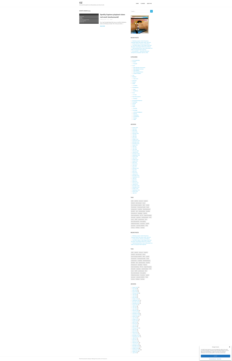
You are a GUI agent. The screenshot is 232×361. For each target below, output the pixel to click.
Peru (146, 219)
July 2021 (134, 146)
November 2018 (135, 153)
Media (111, 19)
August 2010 (135, 191)
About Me (149, 3)
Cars (133, 75)
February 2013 (135, 168)
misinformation (145, 217)
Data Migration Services (138, 69)
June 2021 (134, 147)
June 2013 (134, 165)
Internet (135, 113)
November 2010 (135, 187)
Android (133, 203)
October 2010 (135, 188)
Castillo (147, 205)
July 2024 (134, 136)
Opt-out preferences (212, 358)
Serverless (142, 223)
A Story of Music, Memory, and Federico (141, 43)
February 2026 (135, 133)
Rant (134, 89)
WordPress (135, 90)
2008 (132, 200)
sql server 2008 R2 (140, 225)
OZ (80, 2)
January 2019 (135, 152)
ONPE (136, 219)
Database (134, 76)
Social (133, 104)
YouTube (142, 227)
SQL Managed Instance (138, 71)
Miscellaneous (135, 87)
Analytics (134, 61)
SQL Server (135, 78)
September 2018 (136, 155)
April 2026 (134, 130)
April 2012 (134, 171)
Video (134, 119)
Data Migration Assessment (139, 67)
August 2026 (135, 127)
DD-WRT (133, 211)
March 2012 (134, 172)
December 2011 (135, 175)
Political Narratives (135, 223)
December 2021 (135, 142)
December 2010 (135, 185)
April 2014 (134, 162)
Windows (135, 98)
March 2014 (134, 163)
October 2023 (135, 139)
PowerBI (135, 63)
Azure (133, 65)
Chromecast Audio (141, 207)
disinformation (142, 211)
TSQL (146, 225)
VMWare (138, 227)
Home (137, 3)
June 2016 (134, 158)
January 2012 (135, 174)
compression (134, 209)
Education (134, 80)
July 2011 (134, 178)
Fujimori (145, 213)
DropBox (148, 211)
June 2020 (134, 149)
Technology (134, 110)
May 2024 (134, 137)
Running (135, 108)
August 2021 (135, 145)
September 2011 (136, 177)
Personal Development (137, 100)
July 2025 (134, 134)
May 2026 (134, 129)
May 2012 (134, 169)
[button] (229, 347)
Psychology (134, 102)
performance (141, 219)
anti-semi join (138, 203)
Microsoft (133, 217)
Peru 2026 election (135, 221)
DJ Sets (135, 94)
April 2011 (134, 179)
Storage (135, 117)
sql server (133, 225)
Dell (137, 211)
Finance (134, 82)
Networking (135, 115)
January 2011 (135, 184)
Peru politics (143, 221)
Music (133, 92)
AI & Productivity (136, 60)
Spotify (147, 223)
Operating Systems (136, 96)
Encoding (135, 85)
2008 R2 (136, 200)
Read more (102, 26)
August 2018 (135, 156)
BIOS (144, 205)
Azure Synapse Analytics (136, 205)
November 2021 (135, 143)
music (132, 219)
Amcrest (141, 200)
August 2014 (135, 161)
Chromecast (133, 207)
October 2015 (135, 159)
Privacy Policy (219, 358)
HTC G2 (141, 215)
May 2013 (134, 166)
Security (134, 103)
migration (138, 217)
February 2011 (135, 182)
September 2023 (136, 140)
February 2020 (135, 150)
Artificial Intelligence (137, 112)
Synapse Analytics (137, 73)
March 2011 (134, 181)
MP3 (150, 217)
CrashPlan (140, 209)
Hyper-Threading (147, 215)
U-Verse (133, 227)
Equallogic (140, 213)
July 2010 (134, 193)
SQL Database (136, 70)
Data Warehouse (146, 209)
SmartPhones (136, 116)
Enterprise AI (134, 213)
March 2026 (134, 131)
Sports (133, 106)
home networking (135, 215)
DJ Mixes (143, 3)
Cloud (147, 207)
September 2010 (136, 190)
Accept (215, 356)
